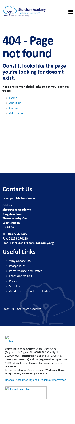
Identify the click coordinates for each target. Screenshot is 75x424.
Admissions (16, 113)
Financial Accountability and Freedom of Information (35, 380)
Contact (14, 108)
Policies (14, 281)
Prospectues (17, 266)
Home (13, 98)
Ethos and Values (20, 276)
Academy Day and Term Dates (29, 291)
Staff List (15, 286)
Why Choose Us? (20, 261)
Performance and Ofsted (25, 271)
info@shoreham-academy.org (33, 242)
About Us (15, 103)
